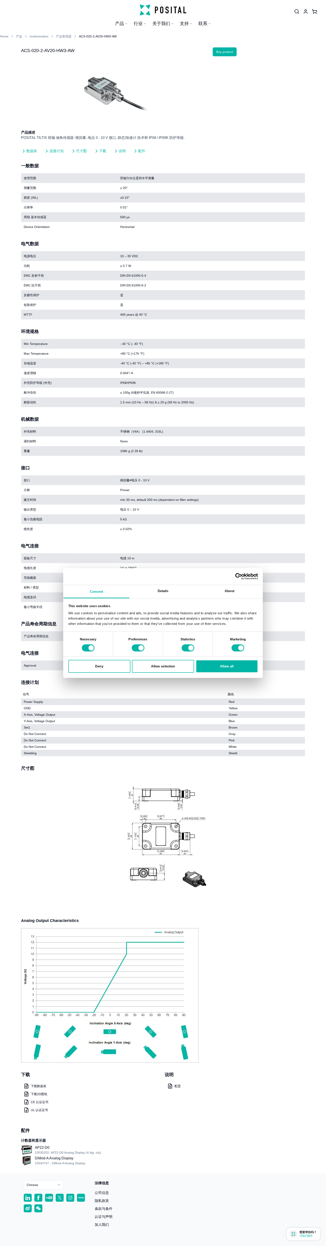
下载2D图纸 (39, 1094)
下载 (102, 151)
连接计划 (56, 151)
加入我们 (102, 1225)
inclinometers (39, 36)
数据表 (31, 151)
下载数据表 (38, 1086)
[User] (296, 11)
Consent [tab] (96, 591)
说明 (122, 151)
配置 (178, 1086)
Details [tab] (163, 591)
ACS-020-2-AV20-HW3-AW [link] (98, 36)
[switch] (138, 647)
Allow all (227, 666)
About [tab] (229, 591)
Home (4, 36)
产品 (119, 23)
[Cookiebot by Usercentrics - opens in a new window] (238, 576)
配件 (141, 151)
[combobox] (44, 1184)
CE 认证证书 (39, 1102)
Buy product (224, 52)
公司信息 (102, 1193)
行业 (138, 23)
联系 (202, 23)
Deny (99, 666)
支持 (184, 23)
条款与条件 (103, 1209)
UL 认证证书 (39, 1110)
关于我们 (161, 23)
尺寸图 (81, 151)
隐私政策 (102, 1201)
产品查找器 (63, 36)
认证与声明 (103, 1217)
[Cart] (314, 11)
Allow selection (163, 666)
